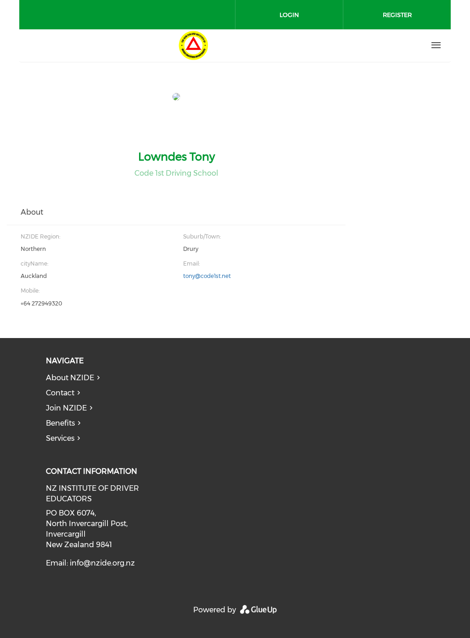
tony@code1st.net (207, 275)
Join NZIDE (66, 408)
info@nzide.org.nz (102, 563)
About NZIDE (70, 377)
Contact (60, 392)
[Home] (193, 45)
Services (60, 438)
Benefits (60, 423)
